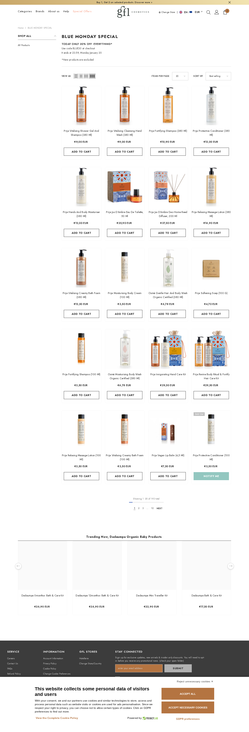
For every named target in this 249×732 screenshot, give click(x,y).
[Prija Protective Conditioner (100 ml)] (211, 430)
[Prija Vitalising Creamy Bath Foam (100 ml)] (125, 430)
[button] (76, 76)
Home (21, 28)
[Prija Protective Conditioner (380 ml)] (211, 105)
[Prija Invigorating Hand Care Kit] (168, 349)
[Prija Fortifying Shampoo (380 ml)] (168, 105)
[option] (42, 579)
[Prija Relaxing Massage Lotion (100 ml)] (81, 430)
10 (152, 508)
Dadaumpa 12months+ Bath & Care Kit (97, 595)
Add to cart (81, 151)
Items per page (160, 76)
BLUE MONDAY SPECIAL (40, 28)
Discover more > (143, 2)
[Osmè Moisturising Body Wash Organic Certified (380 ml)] (125, 349)
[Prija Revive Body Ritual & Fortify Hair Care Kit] (211, 349)
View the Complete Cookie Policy (57, 717)
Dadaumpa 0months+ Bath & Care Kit (42, 595)
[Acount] (217, 12)
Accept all (188, 693)
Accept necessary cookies (187, 707)
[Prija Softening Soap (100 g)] (211, 268)
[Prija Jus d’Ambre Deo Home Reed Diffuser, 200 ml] (168, 186)
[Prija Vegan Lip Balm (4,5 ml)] (168, 430)
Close (229, 2)
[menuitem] (37, 45)
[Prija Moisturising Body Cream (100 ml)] (125, 268)
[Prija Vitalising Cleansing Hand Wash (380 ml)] (125, 105)
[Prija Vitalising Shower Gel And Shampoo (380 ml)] (81, 105)
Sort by (198, 76)
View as (66, 76)
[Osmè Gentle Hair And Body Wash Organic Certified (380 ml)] (168, 268)
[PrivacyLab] (150, 718)
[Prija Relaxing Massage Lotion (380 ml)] (211, 186)
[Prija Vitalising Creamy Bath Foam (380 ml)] (81, 268)
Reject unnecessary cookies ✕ (195, 681)
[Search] (209, 12)
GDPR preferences (188, 718)
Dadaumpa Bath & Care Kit (207, 595)
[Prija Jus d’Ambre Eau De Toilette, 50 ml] (125, 186)
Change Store (168, 12)
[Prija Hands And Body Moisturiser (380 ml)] (81, 186)
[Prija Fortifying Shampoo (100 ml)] (81, 349)
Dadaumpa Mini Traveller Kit (152, 595)
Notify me (211, 476)
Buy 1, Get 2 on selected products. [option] (124, 2)
